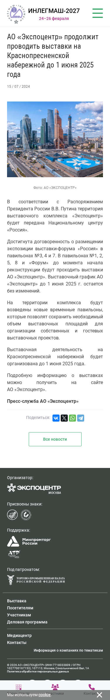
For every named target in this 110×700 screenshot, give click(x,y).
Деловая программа (27, 622)
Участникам (19, 615)
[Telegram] (80, 418)
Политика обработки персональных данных (38, 671)
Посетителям (20, 608)
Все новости (55, 439)
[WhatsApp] (72, 418)
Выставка (16, 600)
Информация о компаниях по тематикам (68, 650)
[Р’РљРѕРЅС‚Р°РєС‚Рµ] (56, 418)
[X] (64, 418)
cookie (44, 694)
